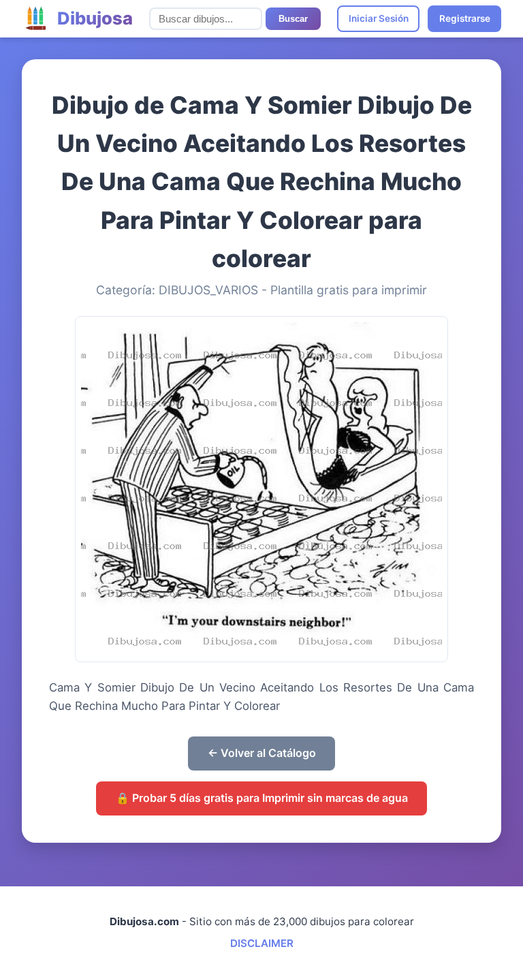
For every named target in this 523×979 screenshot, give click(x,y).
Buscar (293, 19)
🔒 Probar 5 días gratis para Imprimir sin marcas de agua (262, 798)
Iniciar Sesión (379, 18)
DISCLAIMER (262, 943)
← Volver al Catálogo (262, 753)
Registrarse (464, 18)
